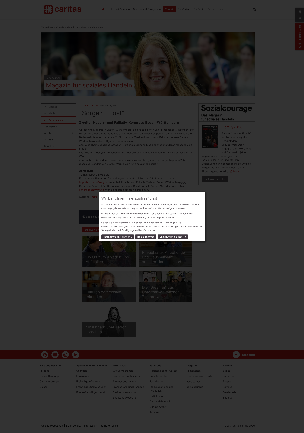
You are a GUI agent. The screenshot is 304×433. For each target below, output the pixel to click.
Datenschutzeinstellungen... (117, 236)
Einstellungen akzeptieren (173, 236)
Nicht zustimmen (145, 236)
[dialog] (152, 216)
